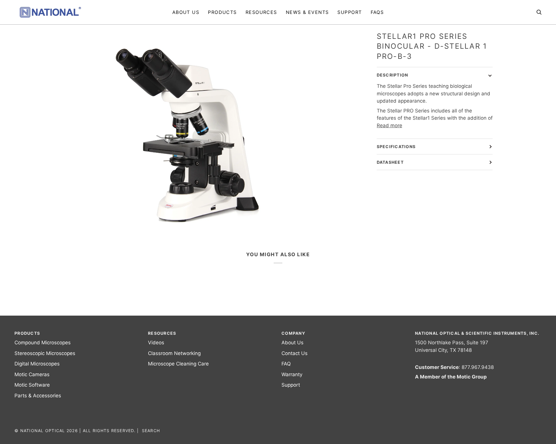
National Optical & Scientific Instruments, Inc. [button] (477, 333)
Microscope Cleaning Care (178, 364)
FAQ (286, 364)
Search (151, 430)
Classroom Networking (174, 353)
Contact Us (294, 353)
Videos (156, 342)
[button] (222, 12)
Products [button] (27, 333)
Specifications (396, 146)
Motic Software (32, 385)
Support (290, 385)
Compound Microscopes (42, 342)
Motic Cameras (32, 374)
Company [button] (293, 333)
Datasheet (390, 162)
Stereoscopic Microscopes (44, 353)
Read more (389, 125)
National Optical (42, 430)
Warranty (291, 374)
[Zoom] (188, 131)
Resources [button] (162, 333)
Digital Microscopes (37, 364)
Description (392, 74)
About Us (292, 342)
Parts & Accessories (37, 395)
